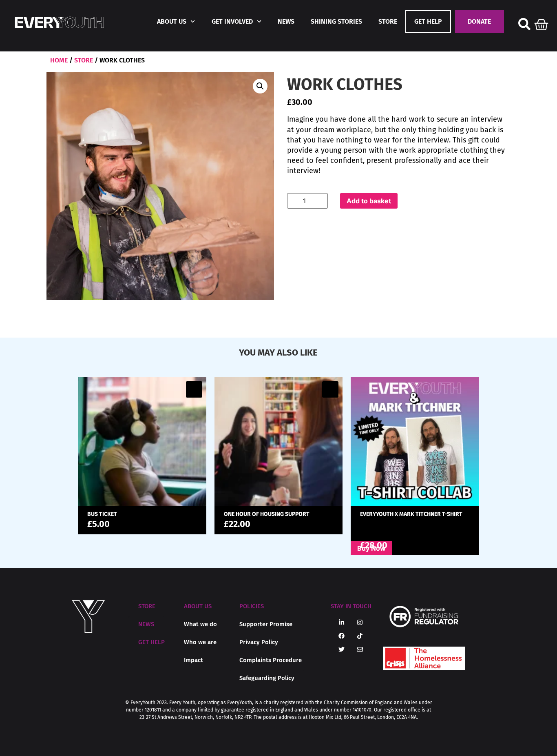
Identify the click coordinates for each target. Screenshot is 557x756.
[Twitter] (342, 649)
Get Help (428, 21)
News (286, 21)
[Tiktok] (360, 636)
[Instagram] (360, 622)
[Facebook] (342, 636)
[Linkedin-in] (342, 622)
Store (387, 21)
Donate (479, 21)
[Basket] (541, 22)
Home (59, 60)
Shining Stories (336, 21)
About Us (171, 21)
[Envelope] (360, 649)
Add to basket (369, 201)
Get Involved (232, 21)
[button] (260, 86)
